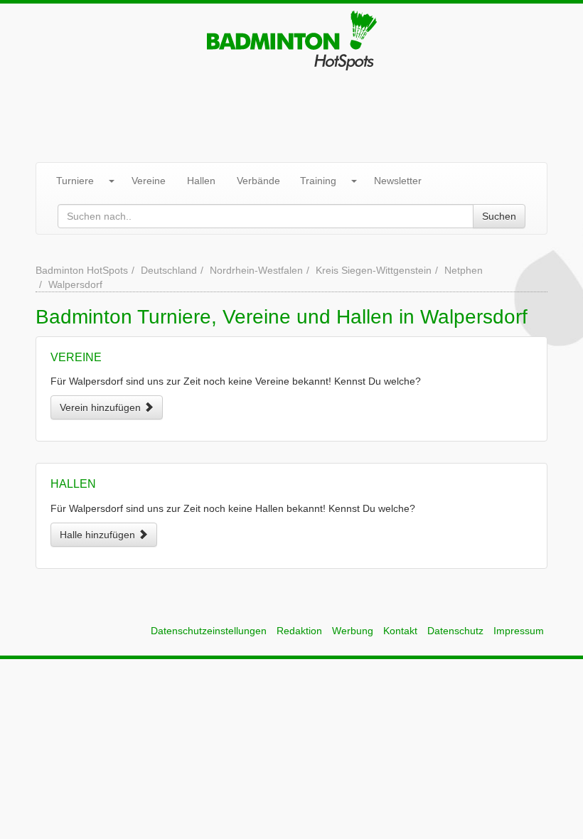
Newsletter (398, 180)
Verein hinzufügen (102, 407)
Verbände (258, 180)
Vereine (149, 180)
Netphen (463, 270)
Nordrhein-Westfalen (256, 270)
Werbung (352, 630)
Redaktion (299, 630)
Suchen (499, 216)
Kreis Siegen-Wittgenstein (374, 270)
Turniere (75, 180)
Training (318, 180)
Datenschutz (455, 630)
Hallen (201, 180)
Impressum (518, 630)
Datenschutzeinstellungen (209, 630)
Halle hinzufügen (99, 534)
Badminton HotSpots (82, 270)
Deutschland (169, 270)
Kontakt (400, 630)
